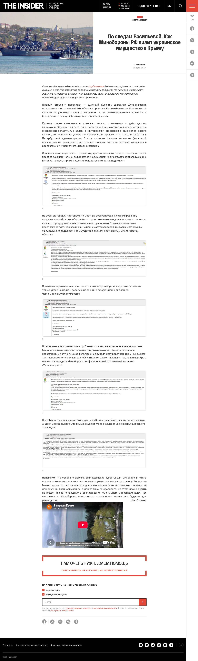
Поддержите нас (148, 6)
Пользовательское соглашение (31, 645)
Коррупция (140, 20)
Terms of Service (67, 610)
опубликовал (96, 86)
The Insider (139, 64)
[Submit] (142, 602)
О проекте (8, 645)
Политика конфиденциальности (66, 645)
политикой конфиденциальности (104, 608)
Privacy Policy (56, 610)
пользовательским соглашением (78, 608)
